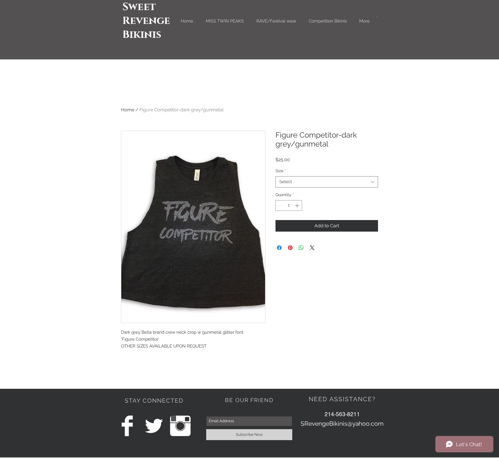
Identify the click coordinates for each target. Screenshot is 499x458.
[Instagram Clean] (180, 425)
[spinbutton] (289, 205)
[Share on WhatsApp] (301, 247)
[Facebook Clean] (127, 425)
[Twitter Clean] (153, 425)
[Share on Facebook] (279, 247)
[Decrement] (280, 205)
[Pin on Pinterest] (290, 247)
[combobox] (326, 181)
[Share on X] (312, 247)
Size (280, 170)
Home (127, 109)
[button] (377, 16)
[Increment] (297, 205)
